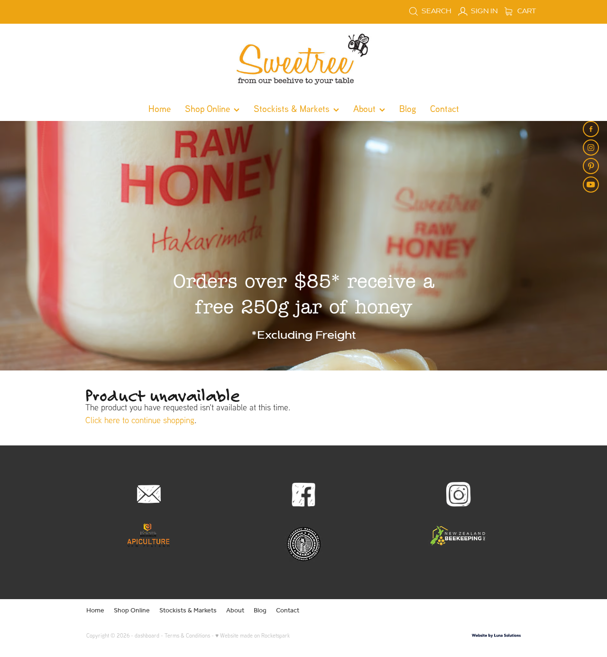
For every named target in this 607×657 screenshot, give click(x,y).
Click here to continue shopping (139, 420)
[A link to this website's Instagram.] (591, 147)
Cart (526, 11)
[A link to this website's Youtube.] (591, 184)
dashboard (147, 635)
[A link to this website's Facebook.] (591, 129)
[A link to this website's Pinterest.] (591, 166)
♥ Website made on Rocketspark (252, 635)
